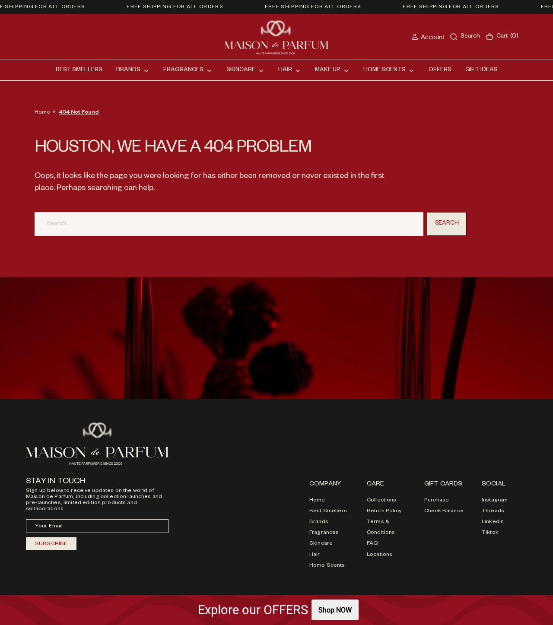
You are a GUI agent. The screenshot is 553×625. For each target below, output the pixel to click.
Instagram (495, 501)
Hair (314, 555)
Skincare (321, 544)
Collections (382, 501)
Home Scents (327, 566)
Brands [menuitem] (128, 70)
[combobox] (229, 224)
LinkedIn (493, 522)
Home (42, 113)
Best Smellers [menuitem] (79, 70)
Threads (493, 511)
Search (447, 224)
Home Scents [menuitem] (384, 70)
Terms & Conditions (381, 527)
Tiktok (490, 533)
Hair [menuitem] (285, 70)
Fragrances (324, 533)
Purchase (436, 501)
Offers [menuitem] (440, 70)
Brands (318, 522)
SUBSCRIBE (51, 544)
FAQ (372, 544)
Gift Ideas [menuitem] (481, 70)
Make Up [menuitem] (327, 70)
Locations (379, 555)
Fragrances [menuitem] (183, 70)
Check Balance (444, 511)
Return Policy (384, 511)
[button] (427, 36)
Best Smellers (328, 511)
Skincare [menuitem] (240, 70)
